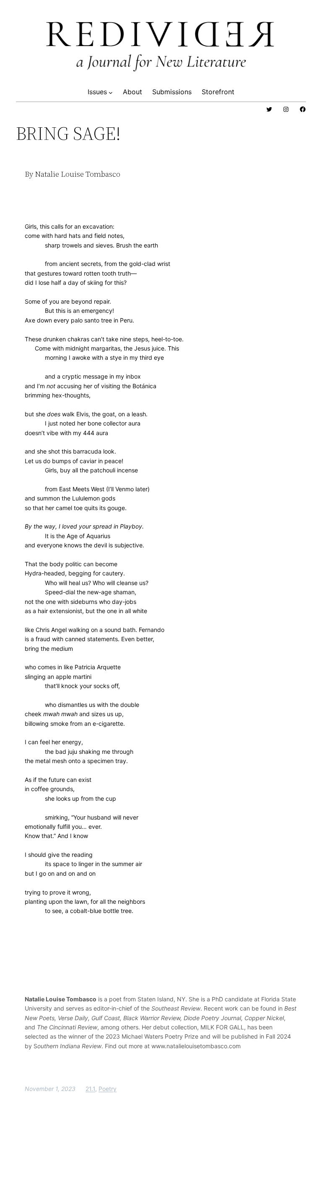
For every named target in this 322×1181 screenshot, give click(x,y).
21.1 (90, 1088)
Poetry (108, 1088)
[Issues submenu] (111, 92)
